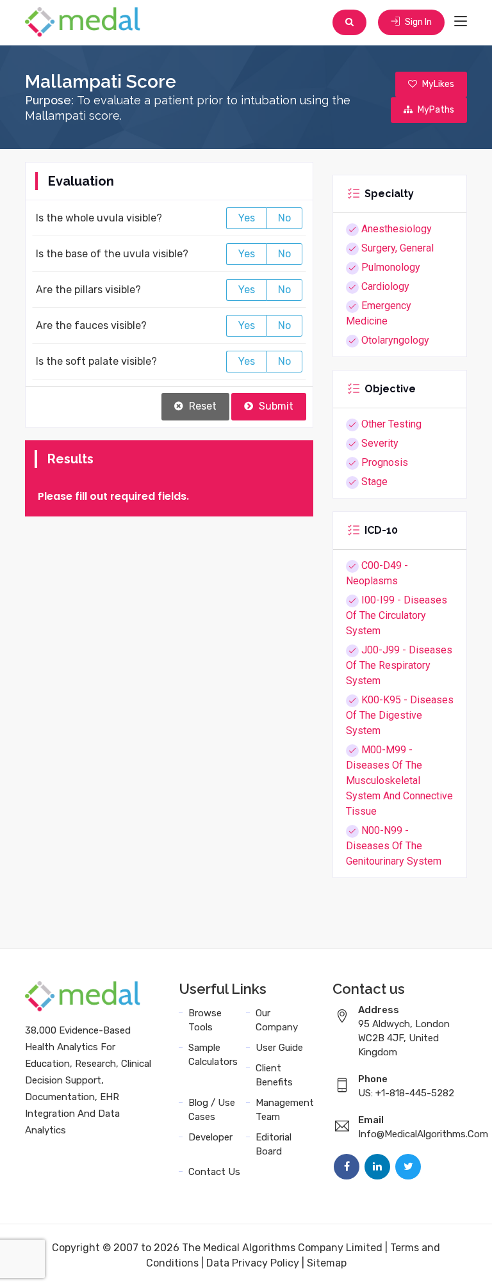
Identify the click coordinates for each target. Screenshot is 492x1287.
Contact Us (214, 1172)
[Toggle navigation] (460, 22)
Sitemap (327, 1263)
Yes (246, 218)
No (284, 218)
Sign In (417, 22)
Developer (210, 1137)
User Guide (279, 1047)
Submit (274, 406)
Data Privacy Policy (252, 1263)
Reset (201, 406)
